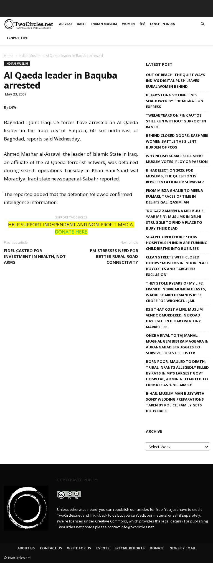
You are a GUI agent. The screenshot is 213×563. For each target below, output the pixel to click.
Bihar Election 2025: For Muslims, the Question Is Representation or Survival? (175, 176)
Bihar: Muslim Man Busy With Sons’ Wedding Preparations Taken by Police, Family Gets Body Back (175, 402)
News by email (182, 548)
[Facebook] (168, 4)
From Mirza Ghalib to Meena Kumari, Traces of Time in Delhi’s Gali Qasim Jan (174, 196)
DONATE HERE (71, 231)
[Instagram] (186, 4)
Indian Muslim (85, 12)
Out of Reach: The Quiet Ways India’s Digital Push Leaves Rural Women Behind (175, 80)
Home (9, 55)
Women (113, 12)
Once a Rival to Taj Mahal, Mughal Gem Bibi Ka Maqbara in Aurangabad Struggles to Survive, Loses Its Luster (177, 344)
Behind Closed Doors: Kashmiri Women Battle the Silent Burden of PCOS (177, 141)
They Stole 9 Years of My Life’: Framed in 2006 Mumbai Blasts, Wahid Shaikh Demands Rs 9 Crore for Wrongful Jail (176, 292)
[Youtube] (205, 4)
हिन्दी (130, 12)
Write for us (79, 548)
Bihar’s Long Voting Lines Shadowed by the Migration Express (174, 100)
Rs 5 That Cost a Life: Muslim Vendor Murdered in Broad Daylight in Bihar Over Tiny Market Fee (174, 318)
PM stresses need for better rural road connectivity (114, 256)
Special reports (129, 548)
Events (102, 548)
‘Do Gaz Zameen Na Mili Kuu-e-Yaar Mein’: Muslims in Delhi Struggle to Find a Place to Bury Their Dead (175, 219)
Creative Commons (111, 521)
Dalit (59, 12)
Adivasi (41, 12)
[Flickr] (177, 4)
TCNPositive (187, 12)
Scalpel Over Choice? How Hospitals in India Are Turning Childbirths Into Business (176, 242)
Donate (157, 548)
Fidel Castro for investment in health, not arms (35, 256)
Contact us (51, 548)
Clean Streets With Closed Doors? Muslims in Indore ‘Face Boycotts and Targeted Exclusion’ (177, 266)
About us (26, 548)
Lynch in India (154, 12)
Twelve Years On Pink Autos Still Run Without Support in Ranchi (176, 121)
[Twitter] (196, 4)
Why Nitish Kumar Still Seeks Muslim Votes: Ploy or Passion (177, 158)
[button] (202, 24)
